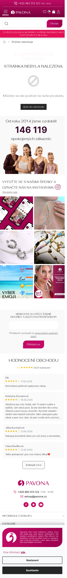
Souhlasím (32, 570)
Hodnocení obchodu (33, 360)
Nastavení (32, 560)
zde (23, 552)
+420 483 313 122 (29, 3)
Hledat (54, 23)
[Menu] (5, 13)
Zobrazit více (33, 465)
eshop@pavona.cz (35, 496)
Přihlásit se (33, 344)
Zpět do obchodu (33, 106)
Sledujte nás (9, 192)
